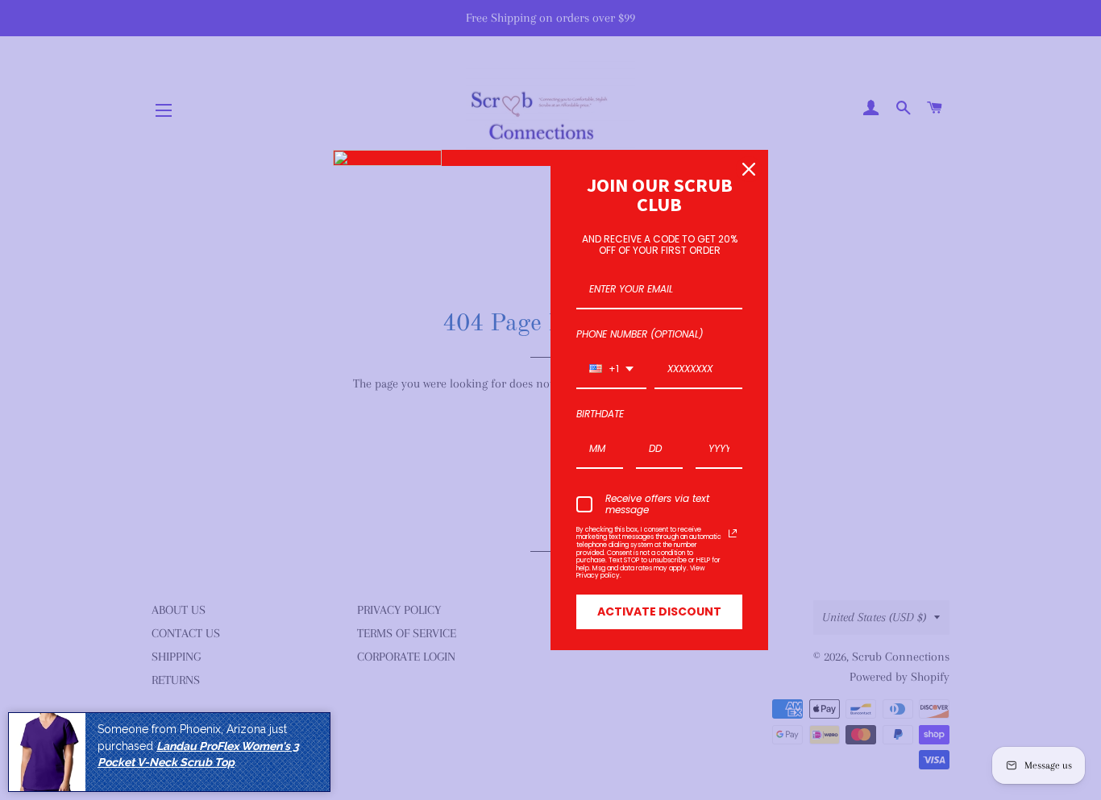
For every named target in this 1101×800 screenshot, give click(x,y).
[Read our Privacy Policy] (732, 533)
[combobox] (611, 369)
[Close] (748, 169)
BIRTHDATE (600, 414)
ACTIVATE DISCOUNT (659, 611)
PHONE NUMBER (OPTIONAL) (639, 334)
